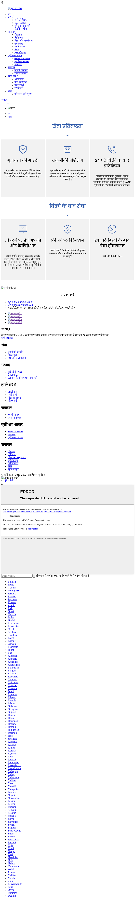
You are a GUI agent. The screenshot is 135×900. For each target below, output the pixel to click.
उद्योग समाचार (20, 73)
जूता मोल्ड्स (20, 52)
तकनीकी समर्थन (15, 352)
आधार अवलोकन (22, 58)
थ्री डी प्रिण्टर (21, 19)
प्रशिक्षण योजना (21, 61)
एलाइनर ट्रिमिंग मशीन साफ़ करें (22, 377)
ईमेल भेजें (9, 480)
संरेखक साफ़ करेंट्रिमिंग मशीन (22, 27)
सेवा (10, 91)
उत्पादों (11, 16)
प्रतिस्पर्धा (19, 85)
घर (9, 14)
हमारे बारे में (13, 76)
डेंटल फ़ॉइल (20, 22)
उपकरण (18, 64)
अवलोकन (19, 79)
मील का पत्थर (20, 82)
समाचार (11, 67)
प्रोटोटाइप (19, 43)
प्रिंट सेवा (12, 355)
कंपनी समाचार (21, 70)
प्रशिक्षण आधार (15, 55)
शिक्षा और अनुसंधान (23, 40)
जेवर (16, 49)
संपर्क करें (18, 88)
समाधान (11, 31)
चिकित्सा (18, 37)
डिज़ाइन (18, 34)
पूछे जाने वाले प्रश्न (23, 94)
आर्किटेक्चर (19, 46)
